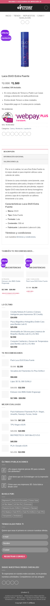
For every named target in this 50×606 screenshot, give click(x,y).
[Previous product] (27, 22)
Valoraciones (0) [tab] (11, 161)
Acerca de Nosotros (14, 596)
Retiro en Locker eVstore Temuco (31, 598)
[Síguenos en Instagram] (8, 583)
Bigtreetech (6, 500)
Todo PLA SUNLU (29, 512)
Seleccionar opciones (10, 293)
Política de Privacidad (36, 599)
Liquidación (27, 128)
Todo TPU (40, 512)
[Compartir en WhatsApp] (4, 134)
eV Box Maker (7, 504)
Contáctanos (9, 598)
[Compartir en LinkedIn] (25, 134)
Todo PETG (17, 512)
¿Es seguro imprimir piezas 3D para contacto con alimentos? (26, 470)
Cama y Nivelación (16, 128)
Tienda (17, 16)
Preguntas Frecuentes (34, 596)
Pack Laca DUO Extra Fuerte (37, 281)
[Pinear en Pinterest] (21, 134)
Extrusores (28, 504)
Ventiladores (17, 516)
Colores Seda (33, 500)
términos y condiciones (26, 237)
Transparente (6, 516)
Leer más (29, 291)
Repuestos (29, 16)
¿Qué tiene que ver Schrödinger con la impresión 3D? (28, 478)
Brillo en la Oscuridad (19, 500)
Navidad (34, 508)
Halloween (25, 508)
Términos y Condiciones (15, 599)
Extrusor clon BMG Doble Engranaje (11, 282)
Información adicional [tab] (14, 157)
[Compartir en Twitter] (12, 134)
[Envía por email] (16, 134)
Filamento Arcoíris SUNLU (11, 508)
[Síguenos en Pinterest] (16, 583)
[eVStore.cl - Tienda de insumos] (25, 8)
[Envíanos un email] (12, 583)
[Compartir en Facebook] (8, 134)
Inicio (8, 16)
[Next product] (22, 22)
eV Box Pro (18, 504)
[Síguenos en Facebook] (4, 583)
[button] (3, 7)
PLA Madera (6, 512)
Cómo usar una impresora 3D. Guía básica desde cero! (25, 485)
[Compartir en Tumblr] (29, 134)
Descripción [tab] (9, 152)
